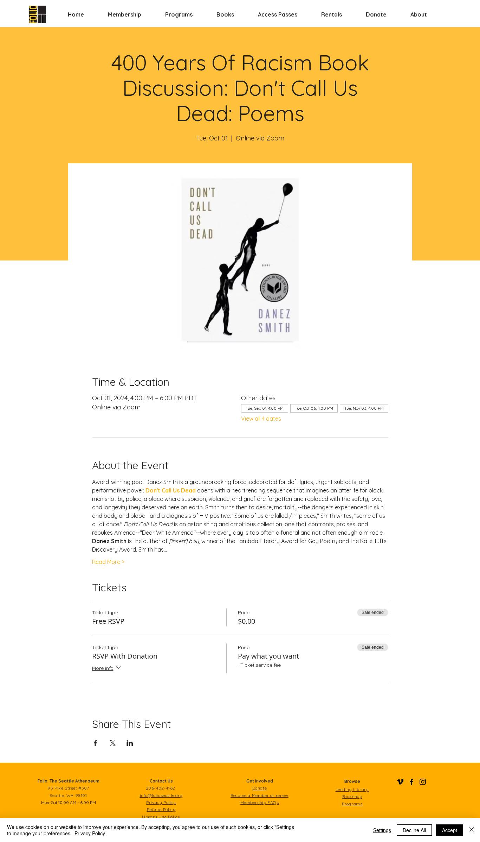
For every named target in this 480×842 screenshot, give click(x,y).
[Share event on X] (112, 743)
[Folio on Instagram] (423, 782)
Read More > (108, 561)
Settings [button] (382, 830)
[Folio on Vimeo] (400, 782)
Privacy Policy (89, 833)
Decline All (414, 830)
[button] (124, 14)
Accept (449, 830)
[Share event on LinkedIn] (130, 743)
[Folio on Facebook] (411, 782)
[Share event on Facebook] (95, 743)
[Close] (471, 830)
